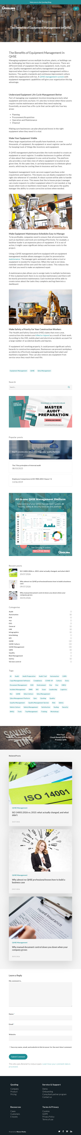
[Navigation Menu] (76, 9)
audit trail (43, 676)
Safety (11, 659)
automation (54, 676)
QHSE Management (45, 22)
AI (10, 676)
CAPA (64, 676)
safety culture (15, 707)
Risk (53, 703)
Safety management (31, 707)
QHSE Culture (14, 644)
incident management (17, 689)
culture (59, 681)
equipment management (18, 371)
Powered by (17, 1132)
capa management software (20, 681)
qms (35, 698)
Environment (41, 685)
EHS (10, 617)
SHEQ (12, 711)
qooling (43, 698)
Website (12, 1034)
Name (12, 1014)
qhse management (44, 371)
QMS (11, 650)
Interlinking (13, 635)
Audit (11, 612)
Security (65, 707)
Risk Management (16, 656)
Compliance (38, 681)
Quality (12, 653)
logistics (64, 689)
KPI (10, 638)
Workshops (55, 711)
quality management (17, 703)
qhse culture (28, 694)
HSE (10, 629)
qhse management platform (20, 698)
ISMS (30, 689)
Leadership (53, 689)
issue (44, 689)
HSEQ (64, 685)
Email (11, 1024)
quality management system (38, 703)
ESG (10, 623)
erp (10, 620)
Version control (15, 662)
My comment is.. (15, 981)
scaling (56, 707)
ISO (37, 689)
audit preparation (29, 676)
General (12, 626)
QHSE (30, 22)
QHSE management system (52, 76)
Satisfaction (45, 707)
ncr (11, 694)
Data (67, 681)
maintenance (14, 259)
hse (56, 685)
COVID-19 (49, 681)
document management (18, 685)
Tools (20, 711)
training (44, 711)
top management (31, 711)
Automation (13, 614)
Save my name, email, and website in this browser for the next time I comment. (41, 1047)
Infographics (14, 632)
